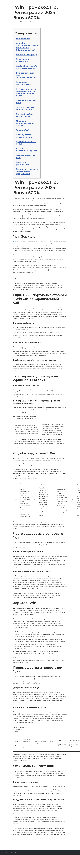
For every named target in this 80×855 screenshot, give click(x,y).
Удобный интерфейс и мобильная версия (27, 67)
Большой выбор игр (26, 54)
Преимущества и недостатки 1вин (24, 136)
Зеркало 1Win (23, 130)
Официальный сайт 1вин (26, 156)
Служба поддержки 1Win (26, 101)
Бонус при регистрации (23, 163)
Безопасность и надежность (24, 60)
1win (14, 242)
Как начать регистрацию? (23, 83)
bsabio (18, 22)
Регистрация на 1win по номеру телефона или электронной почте (26, 92)
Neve (2, 853)
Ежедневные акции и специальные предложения (27, 171)
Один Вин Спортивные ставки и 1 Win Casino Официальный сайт (27, 46)
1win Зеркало (23, 38)
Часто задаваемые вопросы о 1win (25, 108)
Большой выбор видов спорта (24, 115)
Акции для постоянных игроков (26, 149)
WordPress (14, 853)
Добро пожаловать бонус (26, 142)
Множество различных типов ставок (25, 123)
